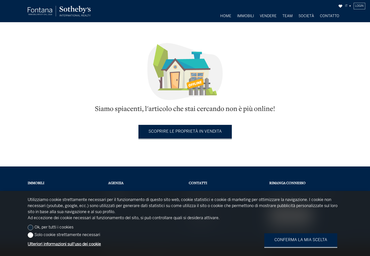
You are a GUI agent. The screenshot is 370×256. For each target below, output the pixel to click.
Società (306, 16)
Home (225, 16)
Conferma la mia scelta (300, 240)
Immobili (245, 16)
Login (359, 6)
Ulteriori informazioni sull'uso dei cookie (64, 244)
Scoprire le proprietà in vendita (185, 131)
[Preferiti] (340, 6)
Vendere (268, 16)
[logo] (59, 11)
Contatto (329, 16)
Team (287, 16)
